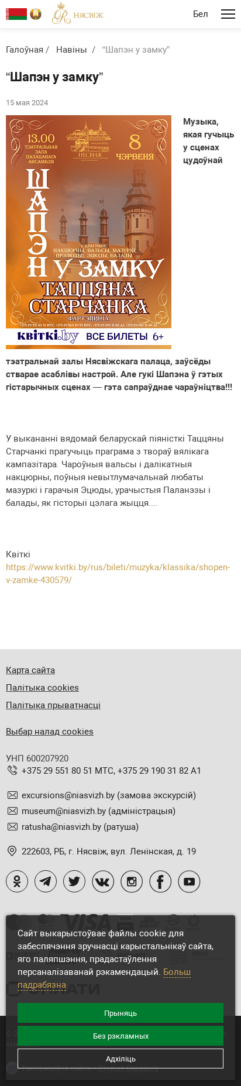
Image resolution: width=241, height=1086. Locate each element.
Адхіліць (121, 1058)
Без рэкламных (121, 1036)
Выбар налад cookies (50, 731)
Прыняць (120, 1013)
